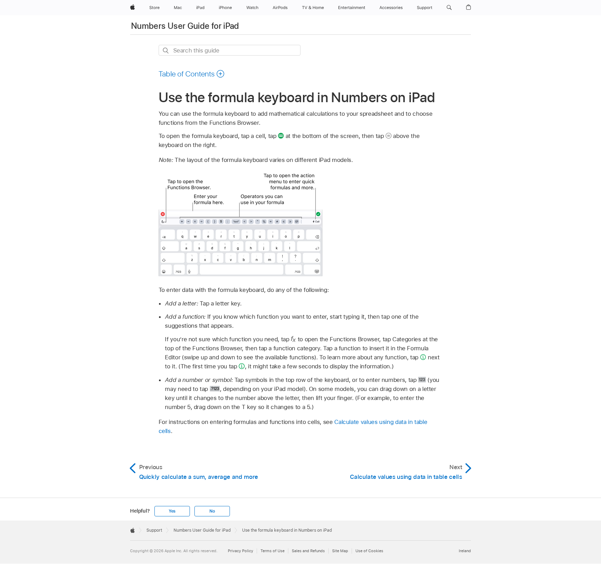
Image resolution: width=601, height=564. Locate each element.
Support (154, 530)
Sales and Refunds (308, 550)
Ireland (465, 550)
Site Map (340, 550)
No (212, 511)
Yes (172, 511)
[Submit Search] (166, 50)
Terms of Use (273, 550)
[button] (449, 7)
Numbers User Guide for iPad (185, 26)
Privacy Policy (240, 550)
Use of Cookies (369, 550)
